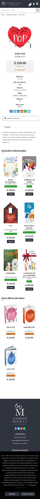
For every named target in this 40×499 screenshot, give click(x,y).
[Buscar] (37, 10)
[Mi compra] (30, 4)
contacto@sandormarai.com (20, 440)
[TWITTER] (18, 428)
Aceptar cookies (27, 494)
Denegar (12, 494)
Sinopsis (7, 127)
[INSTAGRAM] (21, 428)
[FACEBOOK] (16, 428)
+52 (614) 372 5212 (20, 437)
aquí (25, 485)
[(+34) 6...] (24, 428)
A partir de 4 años (12, 15)
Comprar (10, 194)
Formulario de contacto (20, 443)
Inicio (3, 15)
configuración (20, 487)
